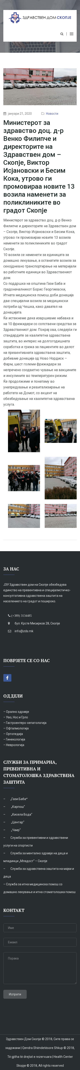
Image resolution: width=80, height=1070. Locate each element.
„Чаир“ (15, 830)
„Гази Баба (18, 799)
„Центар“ (17, 822)
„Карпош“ (17, 806)
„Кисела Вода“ (21, 814)
